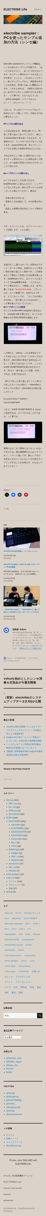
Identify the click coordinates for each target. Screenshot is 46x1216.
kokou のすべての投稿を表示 (31, 648)
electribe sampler (13, 923)
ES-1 (14, 929)
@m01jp (10, 1110)
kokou (9, 658)
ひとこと (9, 976)
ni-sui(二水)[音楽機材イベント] (18, 1175)
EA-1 (7, 918)
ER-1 (7, 929)
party (24, 961)
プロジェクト (15, 884)
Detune (10, 800)
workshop (24, 971)
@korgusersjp (13, 1107)
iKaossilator (10, 934)
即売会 (24, 987)
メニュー (37, 9)
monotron (14, 863)
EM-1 (27, 923)
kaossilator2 (28, 939)
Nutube (12, 870)
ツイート (8, 779)
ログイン (10, 1135)
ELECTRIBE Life (15, 9)
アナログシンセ (23, 976)
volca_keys (10, 971)
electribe (15, 824)
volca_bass (10, 966)
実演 (32, 987)
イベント (13, 881)
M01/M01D (14, 814)
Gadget (15, 853)
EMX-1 (36, 923)
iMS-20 (15, 856)
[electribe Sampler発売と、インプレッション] (22, 538)
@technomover (14, 1114)
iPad (27, 934)
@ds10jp (10, 1093)
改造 (39, 987)
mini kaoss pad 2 (13, 955)
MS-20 (12, 867)
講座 (21, 992)
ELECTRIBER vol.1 (12, 1182)
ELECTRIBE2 (9, 661)
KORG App (14, 849)
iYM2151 (13, 810)
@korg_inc (12, 1065)
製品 (14, 992)
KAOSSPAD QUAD (14, 945)
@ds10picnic (12, 1096)
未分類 (9, 892)
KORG (17, 661)
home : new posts (13, 1188)
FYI (29, 929)
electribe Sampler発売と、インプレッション (21, 551)
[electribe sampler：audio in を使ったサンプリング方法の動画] (22, 572)
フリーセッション (24, 982)
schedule (8, 1200)
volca (13, 846)
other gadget (12, 874)
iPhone (36, 934)
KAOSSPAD (16, 835)
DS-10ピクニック (32, 913)
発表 (7, 992)
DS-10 (12, 807)
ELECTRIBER (30, 918)
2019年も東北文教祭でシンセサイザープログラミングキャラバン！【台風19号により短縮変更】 (24, 730)
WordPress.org (13, 1145)
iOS (20, 934)
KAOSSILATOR (18, 832)
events (7, 1194)
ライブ (8, 987)
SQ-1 (13, 842)
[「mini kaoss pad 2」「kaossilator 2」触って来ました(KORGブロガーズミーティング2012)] (22, 596)
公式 (16, 987)
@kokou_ (11, 1103)
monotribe (16, 839)
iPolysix (15, 860)
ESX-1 (22, 929)
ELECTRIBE (33, 658)
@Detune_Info (14, 1058)
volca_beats (24, 966)
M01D (21, 950)
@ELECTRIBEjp (14, 1100)
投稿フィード (12, 1138)
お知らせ (10, 877)
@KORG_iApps (14, 1061)
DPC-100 (13, 803)
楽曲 (11, 888)
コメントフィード (14, 1142)
